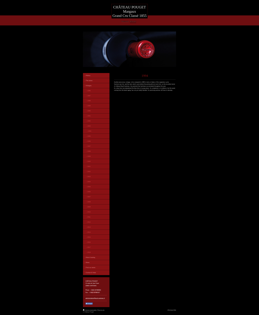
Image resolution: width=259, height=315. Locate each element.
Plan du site (100, 310)
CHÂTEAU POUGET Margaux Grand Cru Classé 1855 (130, 11)
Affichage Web (171, 310)
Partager (89, 303)
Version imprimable (91, 310)
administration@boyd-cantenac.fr (95, 298)
